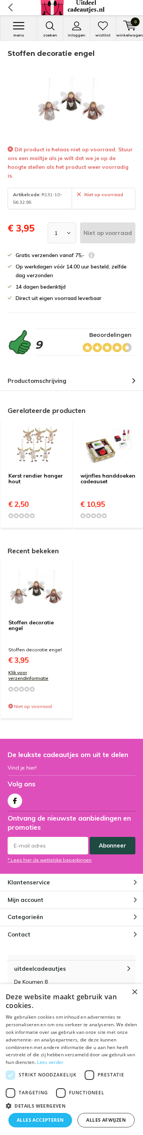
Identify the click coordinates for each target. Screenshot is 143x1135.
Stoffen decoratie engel (31, 625)
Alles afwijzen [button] (106, 1120)
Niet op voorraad (108, 233)
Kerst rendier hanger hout (35, 478)
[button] (71, 1106)
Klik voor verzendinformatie (28, 675)
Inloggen (76, 35)
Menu (18, 35)
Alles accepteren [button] (40, 1120)
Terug (10, 7)
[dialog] (71, 1059)
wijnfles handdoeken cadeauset (107, 478)
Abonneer (112, 845)
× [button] (134, 992)
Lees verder (50, 1062)
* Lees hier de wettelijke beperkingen (50, 860)
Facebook (15, 801)
